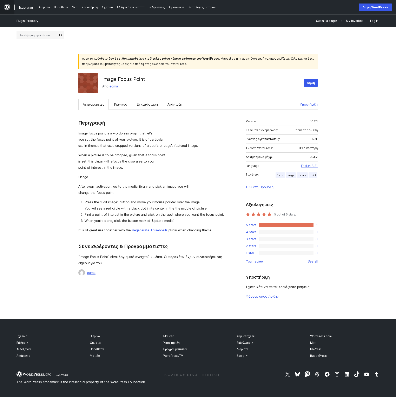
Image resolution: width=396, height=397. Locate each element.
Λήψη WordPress (375, 7)
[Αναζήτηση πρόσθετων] (60, 35)
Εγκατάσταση (147, 104)
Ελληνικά (62, 374)
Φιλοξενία (23, 349)
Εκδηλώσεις (245, 342)
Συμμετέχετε (246, 336)
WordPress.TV (173, 355)
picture (302, 175)
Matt (313, 342)
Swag (242, 355)
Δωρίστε (243, 349)
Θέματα (95, 342)
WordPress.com (321, 336)
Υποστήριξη (309, 104)
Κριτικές (120, 104)
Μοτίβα (95, 355)
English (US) (309, 165)
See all (313, 261)
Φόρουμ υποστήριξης (262, 296)
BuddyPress (318, 355)
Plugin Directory (27, 20)
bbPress (316, 349)
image (291, 175)
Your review (255, 261)
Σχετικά (21, 336)
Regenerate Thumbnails (149, 230)
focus (280, 175)
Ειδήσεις (22, 342)
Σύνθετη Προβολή (259, 187)
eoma (114, 86)
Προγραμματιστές (175, 349)
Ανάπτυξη (174, 104)
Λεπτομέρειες (93, 104)
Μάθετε (168, 336)
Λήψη (311, 83)
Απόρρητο (23, 355)
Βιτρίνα (95, 336)
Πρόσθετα (97, 349)
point (313, 175)
